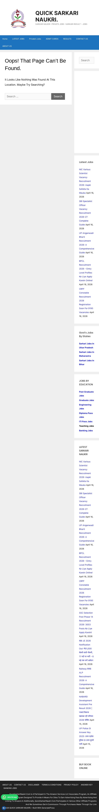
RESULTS (67, 39)
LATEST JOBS (18, 39)
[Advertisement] (86, 112)
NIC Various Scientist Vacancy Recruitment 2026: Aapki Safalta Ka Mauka (85, 181)
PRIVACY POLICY (71, 785)
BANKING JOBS (10, 788)
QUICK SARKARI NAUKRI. (56, 16)
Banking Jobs (86, 430)
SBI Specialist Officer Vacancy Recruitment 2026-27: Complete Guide (85, 213)
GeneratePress (48, 808)
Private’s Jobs (35, 39)
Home (4, 39)
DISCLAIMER (33, 785)
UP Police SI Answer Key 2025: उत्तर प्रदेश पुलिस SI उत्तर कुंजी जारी (86, 736)
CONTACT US (82, 39)
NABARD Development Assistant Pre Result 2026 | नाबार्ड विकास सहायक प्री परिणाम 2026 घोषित (86, 708)
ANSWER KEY (87, 785)
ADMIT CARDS (52, 39)
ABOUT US (7, 46)
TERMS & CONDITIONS (51, 785)
